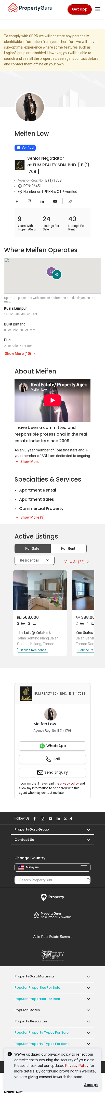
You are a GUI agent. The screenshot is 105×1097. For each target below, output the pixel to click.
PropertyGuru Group (32, 829)
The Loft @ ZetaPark (34, 633)
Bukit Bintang (14, 324)
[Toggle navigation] (98, 9)
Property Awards (52, 915)
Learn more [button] (20, 135)
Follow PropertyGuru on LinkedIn (58, 818)
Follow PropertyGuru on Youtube (50, 818)
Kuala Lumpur (15, 308)
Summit (52, 936)
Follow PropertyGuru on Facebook (34, 818)
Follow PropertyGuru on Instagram (42, 818)
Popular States (27, 1010)
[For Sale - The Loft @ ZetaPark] (40, 590)
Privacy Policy (76, 1065)
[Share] (70, 201)
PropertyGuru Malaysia (34, 976)
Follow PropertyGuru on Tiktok (70, 818)
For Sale (32, 548)
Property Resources (31, 1021)
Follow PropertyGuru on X (64, 818)
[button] (85, 829)
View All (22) (74, 562)
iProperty (52, 897)
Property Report (52, 955)
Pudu (8, 340)
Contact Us (24, 839)
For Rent (68, 548)
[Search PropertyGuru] (88, 880)
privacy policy (69, 783)
